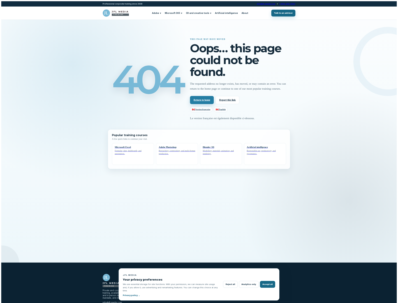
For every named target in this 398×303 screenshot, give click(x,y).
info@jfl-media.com (266, 4)
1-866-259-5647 (287, 4)
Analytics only (248, 284)
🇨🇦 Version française (201, 109)
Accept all (267, 284)
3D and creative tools (198, 13)
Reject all (230, 284)
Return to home (202, 100)
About (245, 13)
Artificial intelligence (226, 13)
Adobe (156, 13)
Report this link (227, 100)
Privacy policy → (131, 295)
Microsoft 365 (173, 13)
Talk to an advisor (283, 13)
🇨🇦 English (221, 109)
